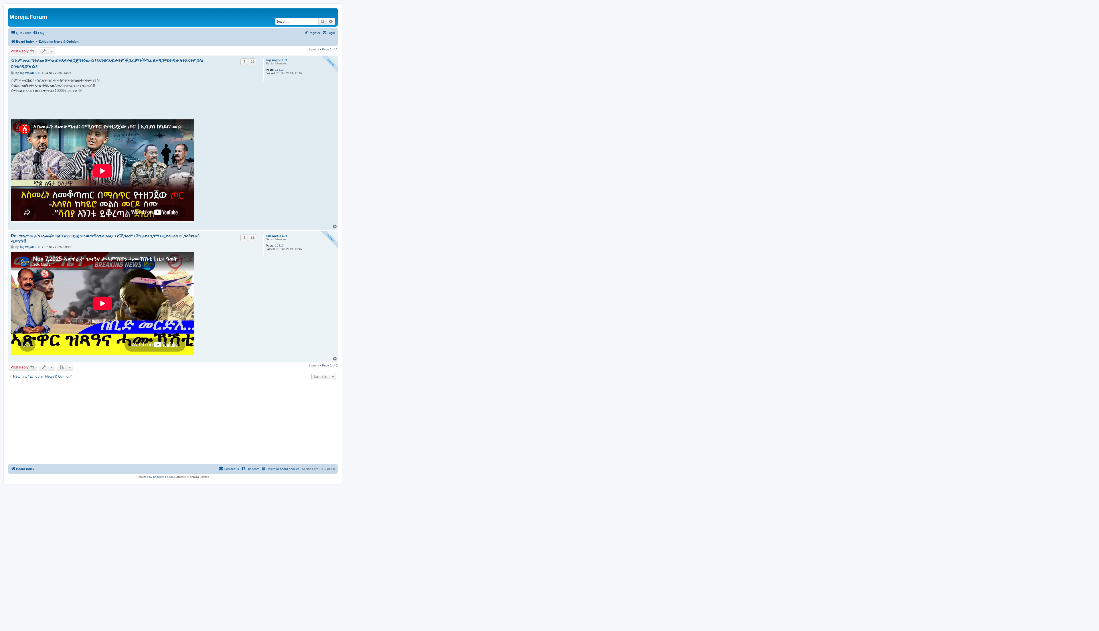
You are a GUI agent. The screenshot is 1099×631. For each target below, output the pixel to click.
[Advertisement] (173, 422)
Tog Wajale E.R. (277, 60)
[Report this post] (244, 61)
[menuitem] (38, 32)
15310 (279, 69)
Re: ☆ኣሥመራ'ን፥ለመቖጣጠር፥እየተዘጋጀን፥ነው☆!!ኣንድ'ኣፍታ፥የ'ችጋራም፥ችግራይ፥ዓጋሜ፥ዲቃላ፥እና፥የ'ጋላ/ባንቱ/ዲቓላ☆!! (105, 238)
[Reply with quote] (252, 61)
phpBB (157, 476)
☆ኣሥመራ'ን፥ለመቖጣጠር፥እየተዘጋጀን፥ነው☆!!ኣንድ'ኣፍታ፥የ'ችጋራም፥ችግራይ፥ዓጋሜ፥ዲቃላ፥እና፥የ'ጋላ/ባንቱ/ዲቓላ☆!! (107, 63)
